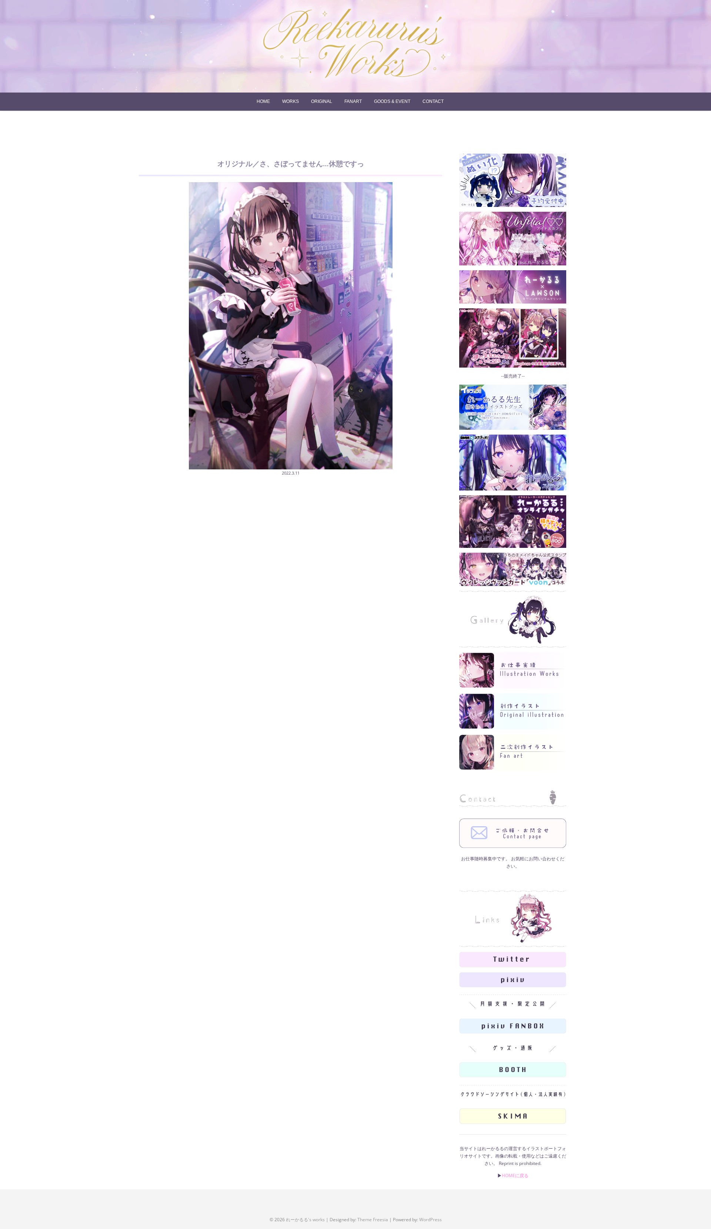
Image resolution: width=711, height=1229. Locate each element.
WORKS (290, 101)
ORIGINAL (321, 101)
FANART (353, 101)
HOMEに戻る (515, 1175)
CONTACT (433, 101)
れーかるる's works (305, 1219)
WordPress (430, 1219)
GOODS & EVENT (392, 101)
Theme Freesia (372, 1219)
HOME (263, 101)
